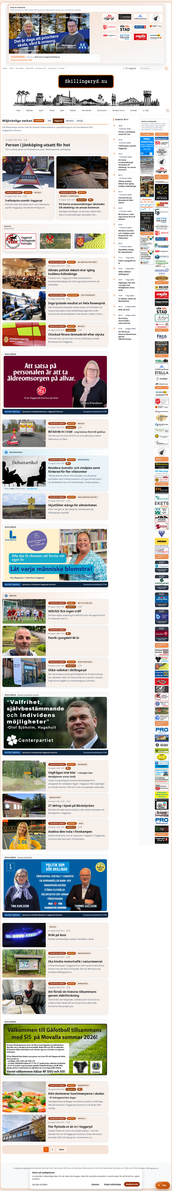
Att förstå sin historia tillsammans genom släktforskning (127, 335)
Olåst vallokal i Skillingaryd (124, 272)
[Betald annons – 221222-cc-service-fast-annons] (162, 471)
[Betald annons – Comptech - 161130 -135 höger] (162, 550)
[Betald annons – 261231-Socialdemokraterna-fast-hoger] (161, 633)
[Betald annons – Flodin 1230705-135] (162, 378)
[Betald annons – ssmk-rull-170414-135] (162, 652)
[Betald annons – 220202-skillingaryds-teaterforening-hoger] (162, 804)
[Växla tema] (167, 110)
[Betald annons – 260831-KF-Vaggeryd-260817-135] (147, 257)
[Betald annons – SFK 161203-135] (162, 718)
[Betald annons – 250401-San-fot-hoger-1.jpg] (162, 204)
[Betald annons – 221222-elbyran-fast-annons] (140, 27)
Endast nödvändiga (112, 1184)
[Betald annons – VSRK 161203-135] (20, 241)
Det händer (19, 68)
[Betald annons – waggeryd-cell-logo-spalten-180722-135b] (162, 511)
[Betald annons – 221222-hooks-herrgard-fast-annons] (162, 152)
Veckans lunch (41, 68)
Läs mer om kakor (40, 1184)
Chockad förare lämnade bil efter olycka (125, 200)
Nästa (61, 1149)
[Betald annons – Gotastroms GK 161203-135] (162, 674)
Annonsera (52, 68)
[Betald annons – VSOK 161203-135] (55, 241)
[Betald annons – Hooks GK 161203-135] (89, 241)
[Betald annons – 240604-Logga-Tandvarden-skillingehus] (162, 182)
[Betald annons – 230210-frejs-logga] (162, 337)
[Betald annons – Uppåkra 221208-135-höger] (162, 504)
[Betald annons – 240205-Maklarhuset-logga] (162, 384)
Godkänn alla (132, 1184)
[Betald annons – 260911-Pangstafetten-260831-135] (147, 146)
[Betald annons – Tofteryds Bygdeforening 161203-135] (162, 779)
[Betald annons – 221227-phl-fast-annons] (109, 36)
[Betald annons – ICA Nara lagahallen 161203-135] (162, 143)
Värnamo (70, 121)
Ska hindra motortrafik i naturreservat (124, 320)
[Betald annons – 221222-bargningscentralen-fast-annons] (162, 478)
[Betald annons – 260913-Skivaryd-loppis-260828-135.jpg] (147, 221)
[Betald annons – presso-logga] (162, 542)
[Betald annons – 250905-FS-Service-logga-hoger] (109, 27)
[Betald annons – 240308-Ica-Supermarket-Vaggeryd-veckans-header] (109, 17)
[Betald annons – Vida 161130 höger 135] (162, 526)
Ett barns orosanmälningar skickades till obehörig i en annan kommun (127, 165)
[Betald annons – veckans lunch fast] (162, 138)
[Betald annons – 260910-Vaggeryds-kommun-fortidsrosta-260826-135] (147, 243)
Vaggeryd (58, 121)
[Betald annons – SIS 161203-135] (162, 659)
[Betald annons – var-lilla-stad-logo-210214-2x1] (125, 28)
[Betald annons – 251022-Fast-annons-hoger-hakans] (162, 278)
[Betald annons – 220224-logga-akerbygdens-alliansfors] (162, 436)
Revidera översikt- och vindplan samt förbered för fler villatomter (126, 234)
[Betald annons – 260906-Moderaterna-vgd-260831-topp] (54, 33)
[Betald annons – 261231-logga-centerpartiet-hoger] (161, 581)
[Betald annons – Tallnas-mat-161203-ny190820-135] (162, 161)
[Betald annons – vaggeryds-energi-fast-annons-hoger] (162, 840)
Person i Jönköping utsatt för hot (126, 133)
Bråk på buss (124, 309)
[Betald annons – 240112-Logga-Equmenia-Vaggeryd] (162, 412)
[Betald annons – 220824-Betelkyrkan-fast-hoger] (162, 424)
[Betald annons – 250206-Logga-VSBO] (162, 361)
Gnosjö (80, 121)
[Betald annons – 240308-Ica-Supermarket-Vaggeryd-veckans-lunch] (162, 170)
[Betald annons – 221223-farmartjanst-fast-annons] (162, 246)
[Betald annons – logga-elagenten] (140, 37)
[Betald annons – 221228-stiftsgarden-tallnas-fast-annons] (156, 18)
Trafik (11, 68)
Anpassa (95, 1184)
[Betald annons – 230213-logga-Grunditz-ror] (162, 271)
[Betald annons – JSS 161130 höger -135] (162, 518)
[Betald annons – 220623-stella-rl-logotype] (162, 373)
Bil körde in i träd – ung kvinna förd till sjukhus (126, 216)
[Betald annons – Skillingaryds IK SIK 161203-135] (162, 681)
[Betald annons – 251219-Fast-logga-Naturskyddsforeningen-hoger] (162, 750)
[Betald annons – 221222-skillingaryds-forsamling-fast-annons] (156, 26)
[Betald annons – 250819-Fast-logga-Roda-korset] (162, 325)
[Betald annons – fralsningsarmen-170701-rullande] (162, 401)
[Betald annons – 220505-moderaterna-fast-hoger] (161, 616)
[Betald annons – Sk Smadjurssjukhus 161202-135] (162, 263)
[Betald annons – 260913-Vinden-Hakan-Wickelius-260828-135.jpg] (147, 165)
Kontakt (61, 68)
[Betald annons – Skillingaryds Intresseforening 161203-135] (162, 787)
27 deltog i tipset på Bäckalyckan (127, 299)
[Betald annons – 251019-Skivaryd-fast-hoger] (162, 829)
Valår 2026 (29, 68)
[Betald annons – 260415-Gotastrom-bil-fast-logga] (125, 16)
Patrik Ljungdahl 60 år (126, 261)
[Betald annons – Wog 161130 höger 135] (162, 533)
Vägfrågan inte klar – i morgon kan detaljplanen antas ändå (127, 286)
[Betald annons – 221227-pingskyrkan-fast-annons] (162, 418)
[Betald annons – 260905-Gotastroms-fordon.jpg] (147, 186)
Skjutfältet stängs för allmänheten (126, 250)
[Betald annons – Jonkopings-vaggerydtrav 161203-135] (162, 689)
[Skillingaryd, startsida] (86, 81)
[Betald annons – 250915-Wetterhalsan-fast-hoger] (125, 37)
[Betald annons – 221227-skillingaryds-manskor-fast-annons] (162, 745)
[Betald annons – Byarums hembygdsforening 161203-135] (162, 813)
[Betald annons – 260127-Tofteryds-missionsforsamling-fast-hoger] (162, 443)
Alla (49, 121)
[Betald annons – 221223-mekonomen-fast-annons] (162, 466)
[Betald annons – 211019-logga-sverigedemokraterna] (161, 566)
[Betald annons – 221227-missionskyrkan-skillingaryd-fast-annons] (162, 430)
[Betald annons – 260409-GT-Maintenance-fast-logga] (162, 212)
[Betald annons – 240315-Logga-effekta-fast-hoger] (162, 257)
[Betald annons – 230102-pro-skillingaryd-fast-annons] (162, 821)
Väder (5, 68)
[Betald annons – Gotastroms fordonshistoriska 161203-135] (162, 757)
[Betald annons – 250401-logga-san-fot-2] (162, 192)
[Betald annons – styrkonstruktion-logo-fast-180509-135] (162, 497)
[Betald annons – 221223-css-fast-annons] (162, 227)
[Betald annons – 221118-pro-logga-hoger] (162, 730)
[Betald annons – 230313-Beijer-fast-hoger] (162, 288)
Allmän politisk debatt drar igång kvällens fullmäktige (127, 183)
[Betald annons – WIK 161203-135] (162, 704)
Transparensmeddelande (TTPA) (21, 60)
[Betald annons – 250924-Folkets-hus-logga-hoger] (162, 347)
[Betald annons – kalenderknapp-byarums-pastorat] (156, 37)
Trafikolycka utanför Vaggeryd (127, 147)
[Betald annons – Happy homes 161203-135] (162, 302)
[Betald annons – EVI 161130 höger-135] (162, 490)
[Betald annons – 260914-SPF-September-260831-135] (147, 204)
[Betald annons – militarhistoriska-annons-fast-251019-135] (162, 795)
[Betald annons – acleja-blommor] (162, 318)
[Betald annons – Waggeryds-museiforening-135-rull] (162, 738)
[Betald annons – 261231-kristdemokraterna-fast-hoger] (161, 599)
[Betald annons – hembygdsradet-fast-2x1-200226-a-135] (162, 772)
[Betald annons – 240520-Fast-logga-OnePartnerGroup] (140, 17)
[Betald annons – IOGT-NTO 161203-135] (162, 764)
